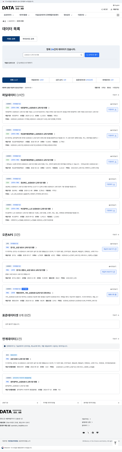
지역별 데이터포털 (49, 403)
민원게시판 (28, 88)
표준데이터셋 (84, 80)
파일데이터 (37, 80)
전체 (14, 80)
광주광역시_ (23, 382)
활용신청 (111, 294)
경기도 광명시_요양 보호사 (30, 270)
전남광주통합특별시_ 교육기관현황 (37, 134)
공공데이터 (7, 15)
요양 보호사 (19, 359)
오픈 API (61, 80)
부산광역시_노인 (36, 209)
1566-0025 (10, 422)
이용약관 (4, 441)
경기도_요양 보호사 (22, 247)
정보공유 (67, 15)
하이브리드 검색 (28, 39)
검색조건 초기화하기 (25, 63)
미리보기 (115, 104)
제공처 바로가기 (109, 249)
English (116, 5)
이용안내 (81, 15)
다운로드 (111, 109)
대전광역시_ (34, 108)
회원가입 (116, 9)
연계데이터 (107, 80)
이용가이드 (85, 419)
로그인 (106, 9)
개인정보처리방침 (13, 441)
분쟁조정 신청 (86, 422)
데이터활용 (23, 15)
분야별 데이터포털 (90, 403)
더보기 (115, 95)
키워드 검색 (11, 39)
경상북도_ (33, 183)
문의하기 (85, 425)
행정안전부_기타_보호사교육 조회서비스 (33, 293)
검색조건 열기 (93, 55)
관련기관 (5, 403)
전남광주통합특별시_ (37, 160)
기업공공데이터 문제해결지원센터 (46, 15)
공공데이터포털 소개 (24, 441)
